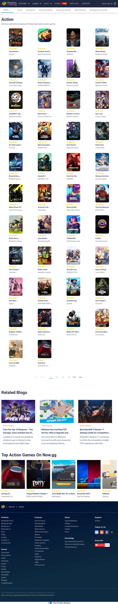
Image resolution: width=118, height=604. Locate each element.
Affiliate (74, 3)
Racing (3, 569)
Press (67, 532)
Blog (46, 3)
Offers (3, 534)
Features (22, 3)
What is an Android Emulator (75, 544)
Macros (37, 534)
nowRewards (5, 543)
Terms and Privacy (7, 595)
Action (3, 558)
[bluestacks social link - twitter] (112, 532)
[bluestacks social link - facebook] (107, 532)
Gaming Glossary (71, 547)
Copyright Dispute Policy (21, 595)
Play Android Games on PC (74, 541)
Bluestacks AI (5, 529)
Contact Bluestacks (71, 526)
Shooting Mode (40, 523)
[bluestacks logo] (9, 3)
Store (60, 3)
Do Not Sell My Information (45, 595)
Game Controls (40, 521)
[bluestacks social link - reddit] (102, 532)
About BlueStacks (71, 521)
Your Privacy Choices (61, 603)
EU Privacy (33, 595)
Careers (67, 529)
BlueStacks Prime (7, 521)
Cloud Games (5, 555)
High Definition (40, 559)
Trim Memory (39, 551)
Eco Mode (38, 537)
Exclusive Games (46, 10)
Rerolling (38, 546)
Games (35, 3)
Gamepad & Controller (98, 10)
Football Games (6, 583)
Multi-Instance (40, 529)
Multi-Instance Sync (41, 532)
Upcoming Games (63, 10)
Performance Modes (42, 548)
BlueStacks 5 (5, 526)
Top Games (30, 10)
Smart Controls (40, 543)
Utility (37, 562)
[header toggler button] (115, 4)
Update (97, 521)
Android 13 (5, 540)
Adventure (4, 561)
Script (37, 554)
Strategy (4, 580)
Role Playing (5, 572)
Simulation (5, 575)
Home (19, 10)
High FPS (38, 557)
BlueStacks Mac (6, 523)
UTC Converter (40, 565)
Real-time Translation (42, 540)
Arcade (3, 564)
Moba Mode (39, 526)
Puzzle (3, 566)
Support (86, 3)
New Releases (80, 10)
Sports (3, 577)
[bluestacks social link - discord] (97, 532)
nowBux (4, 537)
